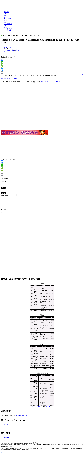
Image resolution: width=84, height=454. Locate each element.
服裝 (5, 17)
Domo (35, 320)
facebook (6, 437)
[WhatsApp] (42, 62)
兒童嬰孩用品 (8, 24)
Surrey (51, 384)
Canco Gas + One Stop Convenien (35, 378)
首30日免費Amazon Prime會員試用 (51, 82)
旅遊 (5, 25)
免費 (5, 13)
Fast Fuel (35, 405)
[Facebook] (42, 59)
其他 (13, 50)
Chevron (35, 328)
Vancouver (51, 287)
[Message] (42, 64)
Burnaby (52, 348)
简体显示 (9, 30)
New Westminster (51, 378)
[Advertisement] (30, 4)
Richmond (51, 318)
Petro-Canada (35, 290)
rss (4, 440)
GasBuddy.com (49, 311)
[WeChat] (42, 67)
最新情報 (6, 12)
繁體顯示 (9, 29)
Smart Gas (35, 356)
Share (81, 74)
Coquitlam (51, 393)
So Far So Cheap (8, 47)
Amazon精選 (7, 18)
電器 (5, 22)
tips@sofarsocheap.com (21, 415)
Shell (35, 303)
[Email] (42, 72)
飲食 (5, 15)
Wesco (35, 391)
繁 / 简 (6, 27)
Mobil (35, 287)
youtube (6, 438)
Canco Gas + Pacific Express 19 (35, 352)
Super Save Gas (35, 296)
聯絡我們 (6, 424)
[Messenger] (42, 69)
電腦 (5, 20)
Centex (35, 354)
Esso (35, 301)
